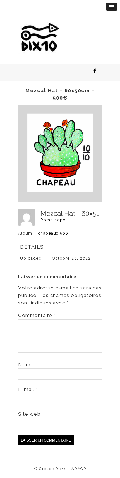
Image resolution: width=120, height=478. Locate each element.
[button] (111, 7)
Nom (26, 364)
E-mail (28, 389)
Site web (29, 414)
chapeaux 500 (53, 233)
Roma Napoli (54, 220)
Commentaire (37, 315)
